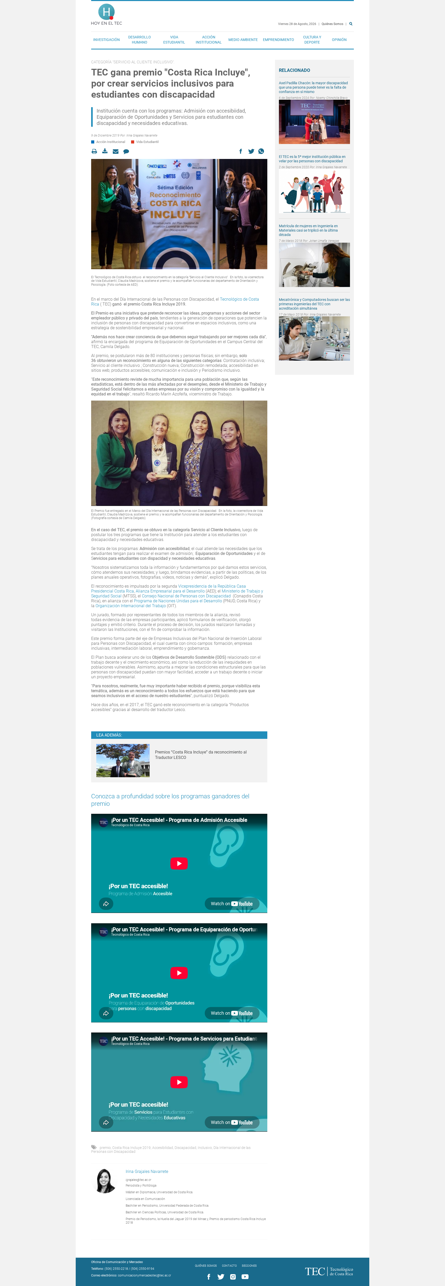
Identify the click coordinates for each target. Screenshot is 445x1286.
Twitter (220, 1277)
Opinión (339, 40)
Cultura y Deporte (312, 39)
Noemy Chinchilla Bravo (332, 98)
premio (105, 1148)
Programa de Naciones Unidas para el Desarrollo (178, 600)
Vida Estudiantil (174, 39)
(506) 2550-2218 (116, 1269)
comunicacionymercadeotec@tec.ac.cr (144, 1275)
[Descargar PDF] (106, 151)
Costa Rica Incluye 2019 (131, 1148)
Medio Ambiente (243, 40)
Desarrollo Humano (139, 39)
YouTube (244, 1277)
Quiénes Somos (332, 24)
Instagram (232, 1277)
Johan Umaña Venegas (324, 241)
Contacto (229, 1265)
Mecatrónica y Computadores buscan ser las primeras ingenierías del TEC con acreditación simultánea (314, 304)
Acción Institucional (209, 39)
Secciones (249, 1265)
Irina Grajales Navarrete (141, 135)
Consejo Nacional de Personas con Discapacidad (186, 596)
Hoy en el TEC (106, 13)
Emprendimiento (278, 40)
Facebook (208, 1277)
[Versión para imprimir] (96, 151)
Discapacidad (185, 1148)
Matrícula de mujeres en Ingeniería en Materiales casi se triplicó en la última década (308, 230)
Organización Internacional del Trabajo (131, 605)
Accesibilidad (162, 1148)
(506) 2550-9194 (142, 1269)
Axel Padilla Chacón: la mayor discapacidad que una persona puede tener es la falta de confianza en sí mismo (313, 87)
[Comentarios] (127, 151)
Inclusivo (205, 1148)
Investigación (106, 40)
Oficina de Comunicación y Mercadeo (117, 1262)
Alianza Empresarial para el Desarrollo (170, 591)
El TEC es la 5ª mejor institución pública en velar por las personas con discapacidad (312, 159)
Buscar (352, 40)
